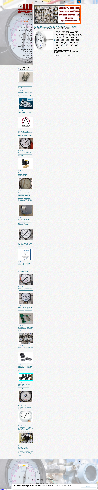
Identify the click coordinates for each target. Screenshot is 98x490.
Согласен (88, 486)
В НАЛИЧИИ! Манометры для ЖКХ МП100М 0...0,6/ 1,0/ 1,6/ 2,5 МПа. (25, 407)
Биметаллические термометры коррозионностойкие (44, 27)
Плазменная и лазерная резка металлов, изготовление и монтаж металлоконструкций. (25, 94)
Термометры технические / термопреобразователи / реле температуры (63, 26)
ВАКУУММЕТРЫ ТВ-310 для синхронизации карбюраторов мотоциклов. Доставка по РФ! (25, 309)
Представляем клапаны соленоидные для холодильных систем (23, 174)
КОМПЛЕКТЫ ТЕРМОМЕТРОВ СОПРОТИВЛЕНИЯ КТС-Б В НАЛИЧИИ (25, 329)
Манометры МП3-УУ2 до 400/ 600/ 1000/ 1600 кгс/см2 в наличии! (25, 245)
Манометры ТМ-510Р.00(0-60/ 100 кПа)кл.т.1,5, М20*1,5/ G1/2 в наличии (25, 154)
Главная (36, 26)
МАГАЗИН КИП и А (43, 26)
